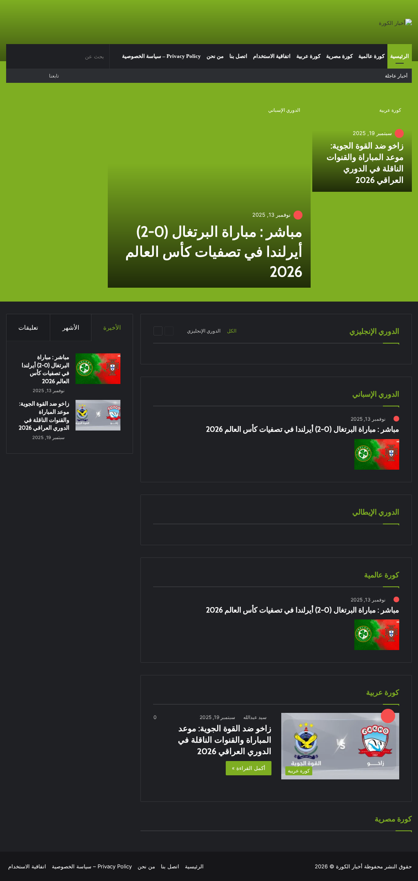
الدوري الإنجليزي (203, 331)
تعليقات (28, 327)
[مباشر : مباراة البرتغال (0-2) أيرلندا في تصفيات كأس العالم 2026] (209, 193)
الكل (231, 331)
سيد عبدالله (255, 717)
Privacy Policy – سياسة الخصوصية (161, 56)
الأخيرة (112, 327)
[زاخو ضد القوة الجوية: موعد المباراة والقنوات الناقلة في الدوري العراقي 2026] (98, 415)
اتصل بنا (238, 56)
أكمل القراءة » (248, 768)
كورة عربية (308, 56)
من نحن (215, 56)
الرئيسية (399, 56)
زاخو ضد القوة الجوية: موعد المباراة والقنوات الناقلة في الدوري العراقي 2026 (224, 739)
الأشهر (70, 327)
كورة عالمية (371, 56)
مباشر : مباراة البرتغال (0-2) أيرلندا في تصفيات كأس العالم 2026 (213, 251)
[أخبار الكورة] (395, 22)
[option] (209, 193)
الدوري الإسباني (284, 110)
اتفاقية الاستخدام (272, 56)
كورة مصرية (339, 56)
